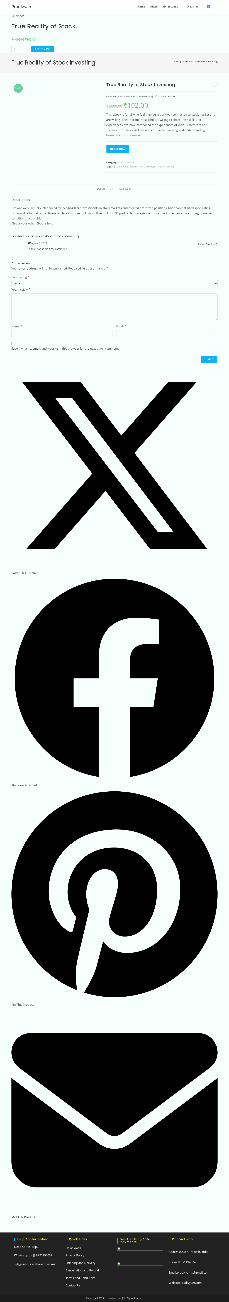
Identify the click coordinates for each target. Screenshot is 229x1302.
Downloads (73, 1248)
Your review (20, 289)
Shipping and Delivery (80, 1263)
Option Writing (166, 166)
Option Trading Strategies (143, 166)
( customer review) (165, 96)
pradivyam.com (191, 1283)
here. (50, 223)
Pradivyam (22, 6)
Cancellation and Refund (82, 1270)
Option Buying (120, 166)
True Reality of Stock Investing (201, 61)
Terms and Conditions (81, 1278)
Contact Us (73, 1285)
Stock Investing (126, 162)
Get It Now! (42, 49)
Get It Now (117, 148)
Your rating (20, 277)
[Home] (171, 61)
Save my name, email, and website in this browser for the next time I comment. (65, 348)
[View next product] (215, 84)
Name (16, 326)
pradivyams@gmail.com (193, 1272)
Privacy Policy (75, 1255)
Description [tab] (105, 188)
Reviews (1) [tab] (125, 188)
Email (121, 326)
